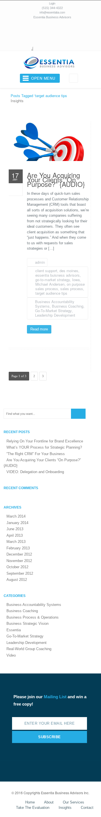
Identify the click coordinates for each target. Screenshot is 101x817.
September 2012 (19, 573)
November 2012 (19, 561)
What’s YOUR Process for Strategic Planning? (44, 447)
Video (11, 655)
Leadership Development (55, 315)
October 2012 (17, 567)
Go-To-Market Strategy (53, 310)
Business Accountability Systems (33, 605)
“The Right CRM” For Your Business (35, 454)
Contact (87, 807)
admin (40, 262)
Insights (65, 807)
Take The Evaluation (32, 807)
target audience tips (51, 293)
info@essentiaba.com (52, 12)
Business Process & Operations (32, 617)
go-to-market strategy (52, 279)
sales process (71, 288)
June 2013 (14, 529)
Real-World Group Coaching (28, 649)
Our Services (73, 802)
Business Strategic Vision (27, 623)
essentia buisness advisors (57, 275)
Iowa (76, 279)
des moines (68, 270)
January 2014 (17, 523)
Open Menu (43, 78)
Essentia (13, 630)
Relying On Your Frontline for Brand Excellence (44, 441)
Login (52, 3)
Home (30, 802)
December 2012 (19, 554)
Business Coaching (67, 306)
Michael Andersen (50, 284)
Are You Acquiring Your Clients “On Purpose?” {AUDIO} (56, 181)
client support (46, 270)
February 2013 (18, 548)
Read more (39, 329)
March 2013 (16, 542)
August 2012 (16, 580)
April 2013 (14, 535)
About (49, 802)
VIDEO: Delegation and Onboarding (35, 472)
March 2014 (16, 516)
